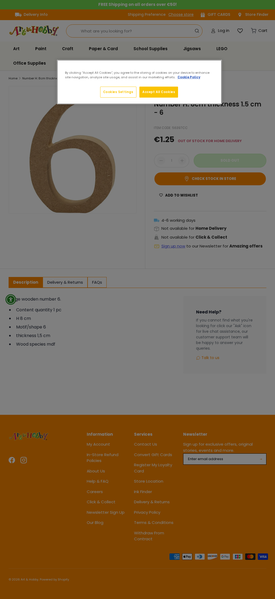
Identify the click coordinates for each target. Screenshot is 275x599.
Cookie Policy (189, 77)
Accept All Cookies (158, 92)
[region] (139, 82)
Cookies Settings (118, 92)
